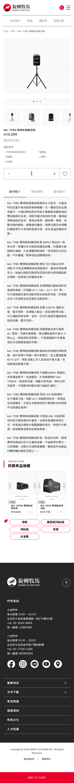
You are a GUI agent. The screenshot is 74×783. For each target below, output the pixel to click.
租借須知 (13, 711)
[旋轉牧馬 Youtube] (46, 664)
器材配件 (59, 192)
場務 (13, 31)
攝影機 (43, 21)
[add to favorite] (28, 512)
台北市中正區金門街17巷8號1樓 (25, 645)
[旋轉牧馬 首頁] (23, 582)
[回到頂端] (66, 583)
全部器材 (15, 21)
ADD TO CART (37, 777)
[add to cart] (32, 512)
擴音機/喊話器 (55, 522)
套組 (30, 21)
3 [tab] (40, 101)
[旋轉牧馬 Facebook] (11, 664)
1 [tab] (33, 101)
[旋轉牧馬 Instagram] (23, 664)
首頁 (6, 31)
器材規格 (37, 192)
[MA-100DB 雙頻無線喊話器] (22, 485)
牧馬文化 (13, 720)
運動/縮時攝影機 (64, 21)
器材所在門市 (11, 140)
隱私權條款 (29, 759)
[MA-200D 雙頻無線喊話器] (52, 485)
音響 (55, 529)
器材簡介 (14, 192)
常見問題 (13, 701)
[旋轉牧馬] (16, 7)
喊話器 (24, 529)
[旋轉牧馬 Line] (35, 664)
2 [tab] (37, 101)
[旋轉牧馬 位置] (58, 664)
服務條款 (46, 759)
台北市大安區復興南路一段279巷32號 (29, 619)
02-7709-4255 (23, 649)
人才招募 (13, 729)
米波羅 (24, 536)
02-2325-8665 (22, 623)
